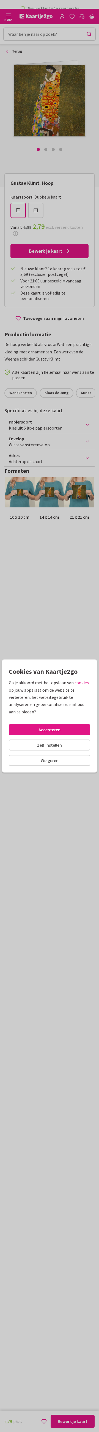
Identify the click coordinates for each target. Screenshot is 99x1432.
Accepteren (49, 729)
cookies (82, 682)
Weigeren (50, 760)
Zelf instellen (49, 745)
